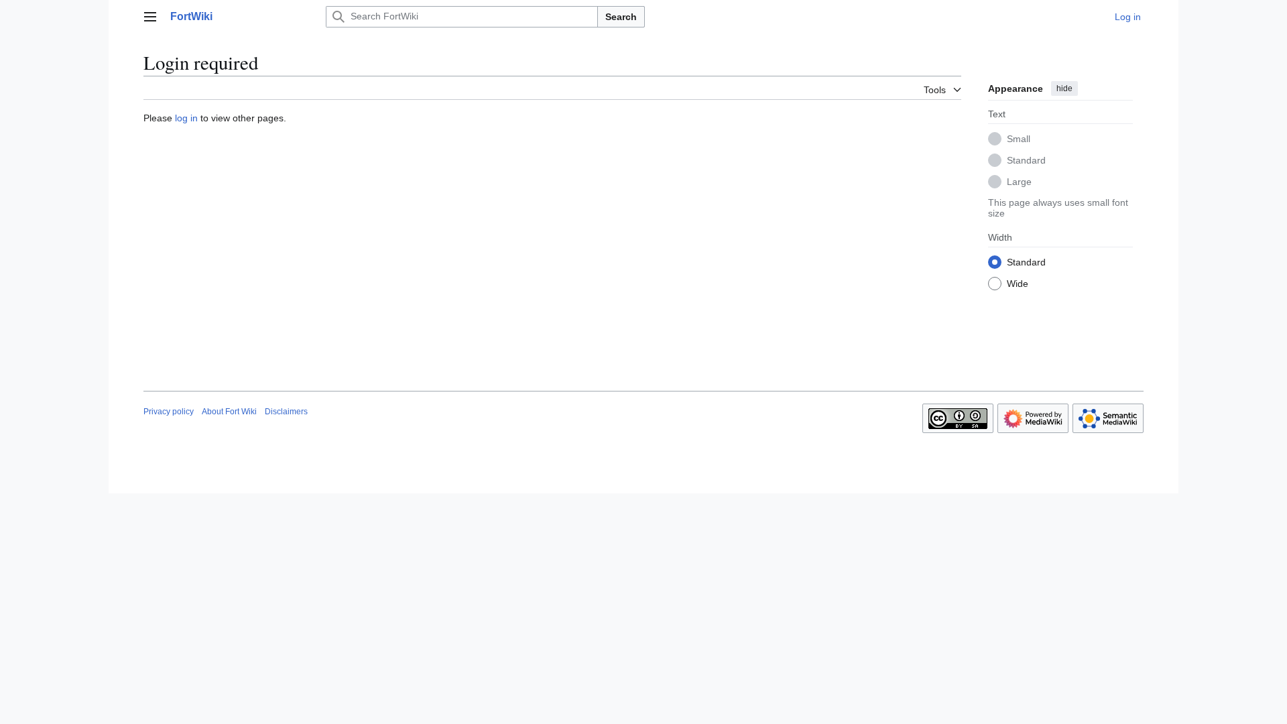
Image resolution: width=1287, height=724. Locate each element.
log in (186, 118)
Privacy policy (168, 411)
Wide (1017, 283)
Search (621, 16)
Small (1018, 138)
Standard (1026, 160)
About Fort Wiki (229, 411)
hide (1064, 88)
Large (1019, 181)
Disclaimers (286, 411)
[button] (150, 16)
